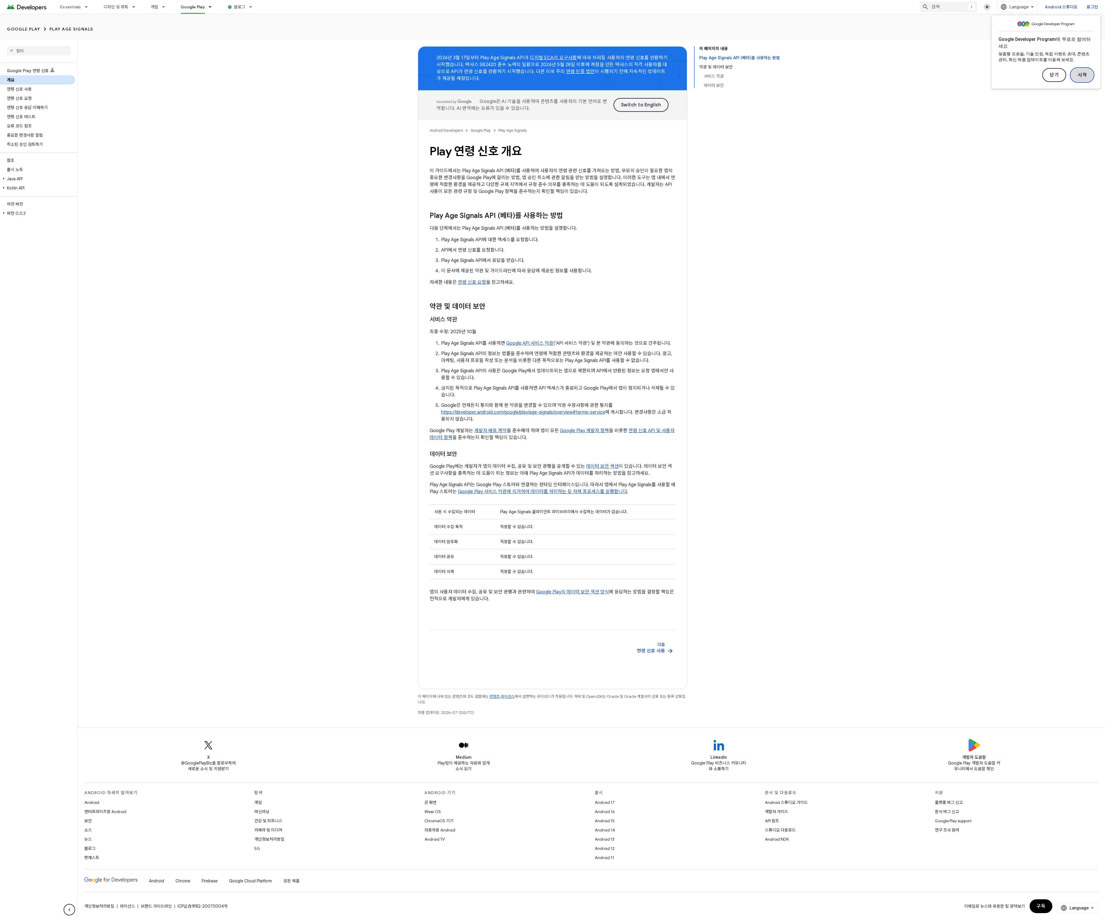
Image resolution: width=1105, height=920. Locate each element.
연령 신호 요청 (472, 282)
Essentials (70, 6)
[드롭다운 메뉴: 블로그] (253, 7)
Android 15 (605, 820)
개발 (155, 6)
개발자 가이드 (776, 811)
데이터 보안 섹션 (602, 466)
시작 (1082, 75)
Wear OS (432, 811)
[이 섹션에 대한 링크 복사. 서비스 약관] (462, 320)
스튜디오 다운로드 (780, 830)
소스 (88, 830)
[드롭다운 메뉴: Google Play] (212, 7)
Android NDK (777, 839)
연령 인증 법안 (580, 71)
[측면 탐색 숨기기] (69, 909)
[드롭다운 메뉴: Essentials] (89, 7)
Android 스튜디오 (1061, 6)
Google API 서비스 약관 (529, 343)
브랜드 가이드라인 (156, 906)
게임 (258, 802)
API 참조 (772, 820)
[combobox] (948, 7)
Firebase (210, 880)
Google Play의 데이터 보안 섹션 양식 (572, 592)
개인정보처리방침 (269, 839)
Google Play (193, 6)
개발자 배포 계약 (490, 431)
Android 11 (604, 857)
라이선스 (127, 906)
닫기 (1054, 75)
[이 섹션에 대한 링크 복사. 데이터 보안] (462, 454)
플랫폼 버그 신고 (949, 802)
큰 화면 (430, 802)
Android (91, 802)
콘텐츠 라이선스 (502, 696)
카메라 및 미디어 (268, 830)
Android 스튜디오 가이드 (786, 802)
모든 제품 (291, 880)
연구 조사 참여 (947, 830)
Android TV (434, 839)
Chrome (183, 880)
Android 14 (605, 830)
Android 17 (605, 802)
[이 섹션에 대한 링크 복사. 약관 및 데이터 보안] (491, 307)
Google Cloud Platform (250, 880)
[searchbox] (39, 50)
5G (257, 848)
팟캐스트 (91, 857)
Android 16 (605, 811)
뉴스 (88, 839)
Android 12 (605, 848)
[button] (37, 178)
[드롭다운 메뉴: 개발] (166, 7)
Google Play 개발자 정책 (584, 431)
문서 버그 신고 (947, 811)
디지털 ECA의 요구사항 (553, 58)
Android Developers (446, 130)
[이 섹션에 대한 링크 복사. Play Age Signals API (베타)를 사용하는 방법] (568, 216)
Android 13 (604, 839)
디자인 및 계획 (116, 6)
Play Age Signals (71, 29)
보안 (88, 820)
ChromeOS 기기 (439, 820)
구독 (1041, 906)
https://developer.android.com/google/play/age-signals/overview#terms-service (523, 412)
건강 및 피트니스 (268, 820)
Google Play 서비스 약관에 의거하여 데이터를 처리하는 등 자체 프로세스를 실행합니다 (542, 491)
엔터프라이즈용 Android (105, 811)
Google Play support (953, 820)
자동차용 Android (439, 830)
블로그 (239, 6)
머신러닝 (261, 811)
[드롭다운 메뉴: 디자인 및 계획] (136, 7)
